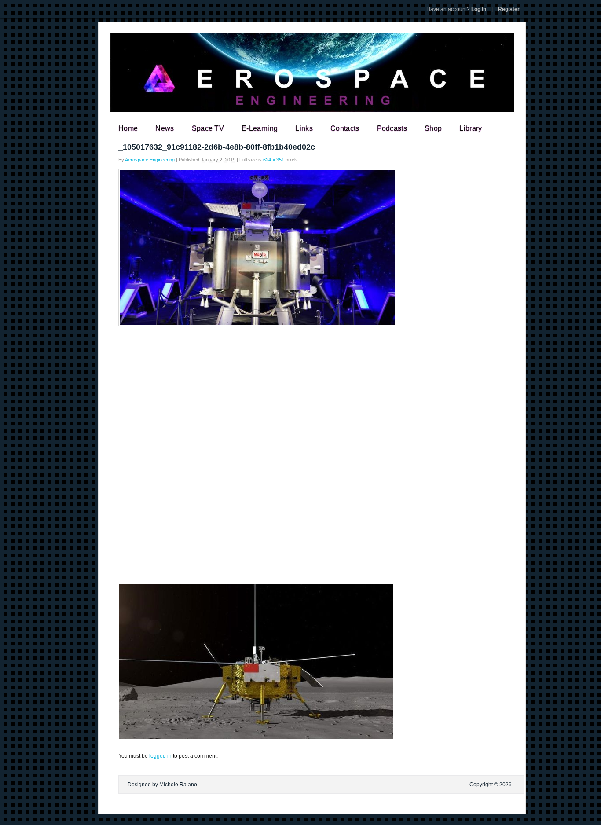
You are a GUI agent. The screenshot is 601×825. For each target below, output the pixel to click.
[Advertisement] (300, 394)
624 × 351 (273, 159)
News (164, 128)
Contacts (344, 128)
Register (509, 9)
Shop (433, 128)
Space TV (208, 128)
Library (470, 128)
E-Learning (260, 128)
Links (304, 128)
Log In (456, 9)
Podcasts (392, 128)
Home (128, 128)
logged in (160, 756)
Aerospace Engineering (150, 159)
